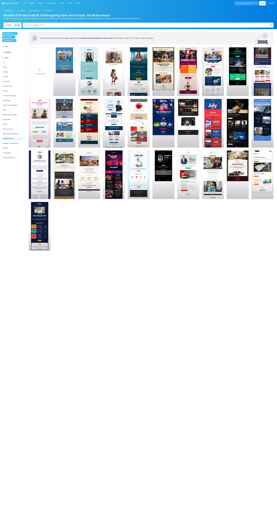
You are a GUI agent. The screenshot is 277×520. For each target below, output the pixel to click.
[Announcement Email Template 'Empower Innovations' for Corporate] (89, 71)
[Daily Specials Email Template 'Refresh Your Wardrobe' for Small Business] (114, 71)
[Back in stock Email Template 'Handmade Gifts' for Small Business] (163, 71)
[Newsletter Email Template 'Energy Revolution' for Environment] (262, 123)
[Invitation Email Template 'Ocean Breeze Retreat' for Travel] (213, 174)
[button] (21, 46)
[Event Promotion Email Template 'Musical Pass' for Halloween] (114, 174)
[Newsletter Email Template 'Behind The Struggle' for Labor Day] (64, 123)
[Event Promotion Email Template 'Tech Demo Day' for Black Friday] (238, 71)
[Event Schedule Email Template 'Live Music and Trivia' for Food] (89, 123)
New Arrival (21, 10)
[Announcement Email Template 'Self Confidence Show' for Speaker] (163, 174)
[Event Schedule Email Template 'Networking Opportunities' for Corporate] (40, 226)
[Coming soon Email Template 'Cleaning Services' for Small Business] (139, 174)
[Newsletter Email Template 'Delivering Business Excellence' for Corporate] (114, 123)
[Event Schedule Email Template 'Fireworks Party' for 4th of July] (213, 123)
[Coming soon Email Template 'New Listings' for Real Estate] (64, 174)
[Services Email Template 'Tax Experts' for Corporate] (188, 174)
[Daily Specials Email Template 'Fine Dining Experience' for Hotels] (89, 174)
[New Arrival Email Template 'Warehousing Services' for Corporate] (262, 71)
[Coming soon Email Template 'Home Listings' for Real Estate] (262, 174)
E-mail (17, 25)
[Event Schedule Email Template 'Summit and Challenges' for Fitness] (188, 71)
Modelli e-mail (8, 10)
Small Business (34, 10)
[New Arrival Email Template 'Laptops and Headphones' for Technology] (238, 123)
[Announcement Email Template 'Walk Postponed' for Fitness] (64, 71)
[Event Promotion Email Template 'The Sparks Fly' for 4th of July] (163, 123)
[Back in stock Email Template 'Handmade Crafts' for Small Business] (188, 123)
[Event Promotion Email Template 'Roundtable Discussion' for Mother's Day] (40, 123)
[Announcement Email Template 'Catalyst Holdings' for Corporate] (139, 71)
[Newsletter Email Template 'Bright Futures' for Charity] (213, 71)
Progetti (8, 25)
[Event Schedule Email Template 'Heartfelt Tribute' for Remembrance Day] (139, 123)
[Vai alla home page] (9, 3)
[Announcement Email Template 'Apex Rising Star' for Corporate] (40, 174)
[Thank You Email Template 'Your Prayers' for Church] (238, 174)
